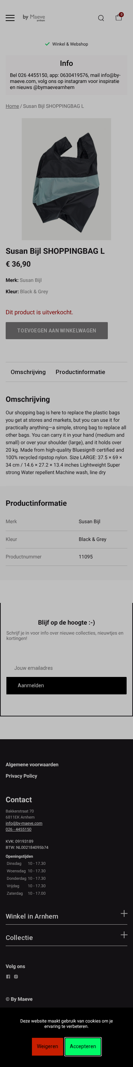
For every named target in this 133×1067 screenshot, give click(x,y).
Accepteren (83, 1046)
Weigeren (47, 1046)
